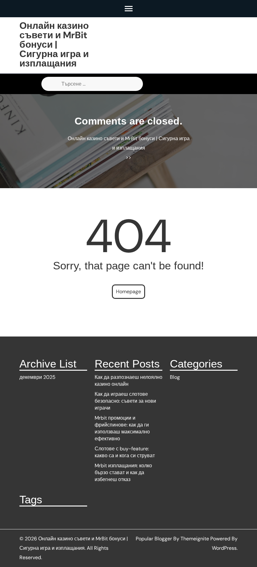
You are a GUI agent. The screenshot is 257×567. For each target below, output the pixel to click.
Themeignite (195, 538)
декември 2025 (37, 377)
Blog (175, 377)
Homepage (128, 291)
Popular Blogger (154, 538)
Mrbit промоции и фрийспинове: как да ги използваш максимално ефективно (122, 428)
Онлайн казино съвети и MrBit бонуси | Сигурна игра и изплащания (54, 44)
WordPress (224, 548)
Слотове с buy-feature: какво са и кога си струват (125, 452)
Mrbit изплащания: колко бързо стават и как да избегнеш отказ (123, 472)
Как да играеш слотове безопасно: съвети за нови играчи (125, 401)
